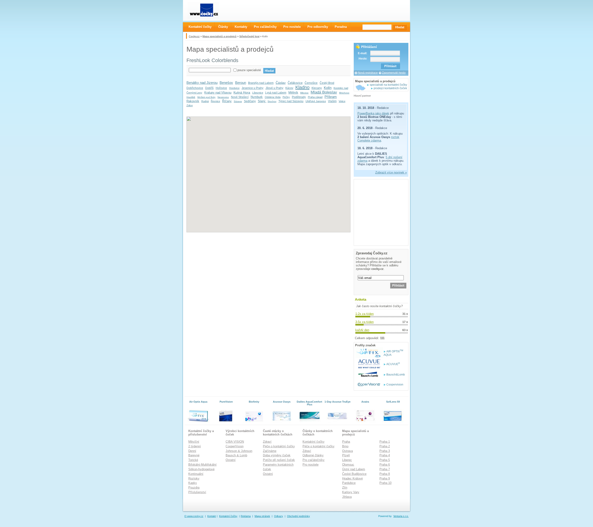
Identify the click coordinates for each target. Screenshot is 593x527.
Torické (193, 460)
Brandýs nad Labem (261, 83)
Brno (345, 446)
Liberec (347, 460)
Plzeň (346, 455)
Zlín (344, 487)
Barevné (193, 455)
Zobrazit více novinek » (391, 172)
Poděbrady (299, 97)
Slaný (262, 101)
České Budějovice (354, 474)
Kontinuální (195, 474)
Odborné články (313, 455)
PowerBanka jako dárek (373, 113)
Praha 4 (384, 455)
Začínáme (269, 451)
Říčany (227, 101)
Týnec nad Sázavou (290, 101)
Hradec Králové (352, 478)
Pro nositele (311, 464)
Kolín (327, 88)
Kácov (289, 88)
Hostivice (234, 88)
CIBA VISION (235, 441)
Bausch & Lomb (236, 455)
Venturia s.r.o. (401, 516)
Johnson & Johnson (239, 451)
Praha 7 (384, 469)
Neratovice (223, 97)
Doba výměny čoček (276, 455)
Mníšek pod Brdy (206, 97)
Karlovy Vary (350, 492)
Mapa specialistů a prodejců (219, 36)
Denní (192, 451)
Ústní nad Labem (353, 469)
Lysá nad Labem (275, 92)
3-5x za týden (364, 322)
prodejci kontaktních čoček (390, 88)
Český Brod (327, 83)
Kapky (192, 483)
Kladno (302, 87)
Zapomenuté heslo (394, 72)
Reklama (246, 516)
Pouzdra (193, 487)
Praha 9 (384, 478)
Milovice (304, 93)
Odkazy (278, 516)
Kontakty (241, 26)
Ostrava (347, 451)
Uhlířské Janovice (316, 101)
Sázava (238, 101)
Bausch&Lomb (395, 374)
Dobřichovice (194, 88)
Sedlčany (250, 101)
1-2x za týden (364, 314)
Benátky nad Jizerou (202, 83)
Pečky (286, 97)
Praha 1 (384, 441)
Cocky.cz (194, 36)
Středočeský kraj (249, 36)
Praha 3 (384, 451)
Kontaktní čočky (314, 441)
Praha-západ (315, 97)
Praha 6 (384, 464)
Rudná (205, 101)
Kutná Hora (241, 92)
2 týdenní (194, 446)
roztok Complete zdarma (378, 138)
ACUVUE (393, 364)
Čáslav (281, 83)
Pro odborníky (317, 26)
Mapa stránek (262, 516)
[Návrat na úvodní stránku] (207, 10)
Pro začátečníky (314, 460)
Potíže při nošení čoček (279, 460)
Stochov (272, 101)
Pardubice (349, 483)
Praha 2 (384, 446)
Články (223, 26)
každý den (362, 330)
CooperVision (234, 446)
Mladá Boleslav (324, 92)
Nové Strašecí (240, 97)
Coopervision (394, 384)
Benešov (226, 83)
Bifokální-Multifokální (202, 464)
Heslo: (363, 58)
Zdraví (267, 441)
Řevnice (215, 101)
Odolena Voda (273, 97)
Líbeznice (257, 92)
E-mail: (362, 53)
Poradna (341, 26)
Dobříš (209, 88)
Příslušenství (197, 492)
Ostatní (231, 460)
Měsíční (193, 441)
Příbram (331, 97)
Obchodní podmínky (298, 516)
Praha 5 (384, 460)
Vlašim (332, 101)
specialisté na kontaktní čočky (388, 84)
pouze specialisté (249, 70)
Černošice (311, 83)
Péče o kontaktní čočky (279, 446)
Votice (342, 101)
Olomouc (348, 464)
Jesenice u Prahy (252, 88)
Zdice (189, 105)
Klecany (317, 88)
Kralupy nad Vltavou (217, 92)
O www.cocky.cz (193, 516)
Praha (346, 441)
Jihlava (347, 497)
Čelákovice (295, 83)
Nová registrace (368, 72)
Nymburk (257, 97)
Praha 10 (385, 483)
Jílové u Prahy (274, 88)
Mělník (293, 92)
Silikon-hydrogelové (201, 469)
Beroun (240, 83)
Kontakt (211, 516)
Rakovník (192, 101)
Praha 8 (384, 474)
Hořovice (221, 88)
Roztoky (193, 478)
